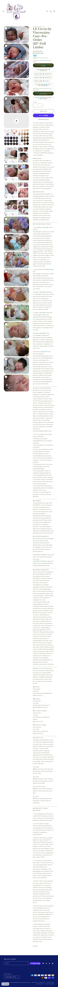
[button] (3, 11)
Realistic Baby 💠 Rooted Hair (43, 74)
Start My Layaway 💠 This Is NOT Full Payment (43, 85)
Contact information (49, 983)
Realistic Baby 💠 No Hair (42, 81)
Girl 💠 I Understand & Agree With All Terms (43, 93)
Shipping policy (40, 983)
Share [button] (35, 946)
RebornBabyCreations (16, 982)
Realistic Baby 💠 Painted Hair (43, 77)
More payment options (43, 119)
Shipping (35, 57)
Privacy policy (42, 982)
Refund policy (35, 982)
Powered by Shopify (26, 982)
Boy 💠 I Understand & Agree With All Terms (43, 98)
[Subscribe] (27, 963)
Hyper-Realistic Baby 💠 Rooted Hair (43, 70)
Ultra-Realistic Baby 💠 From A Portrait (43, 65)
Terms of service (50, 982)
